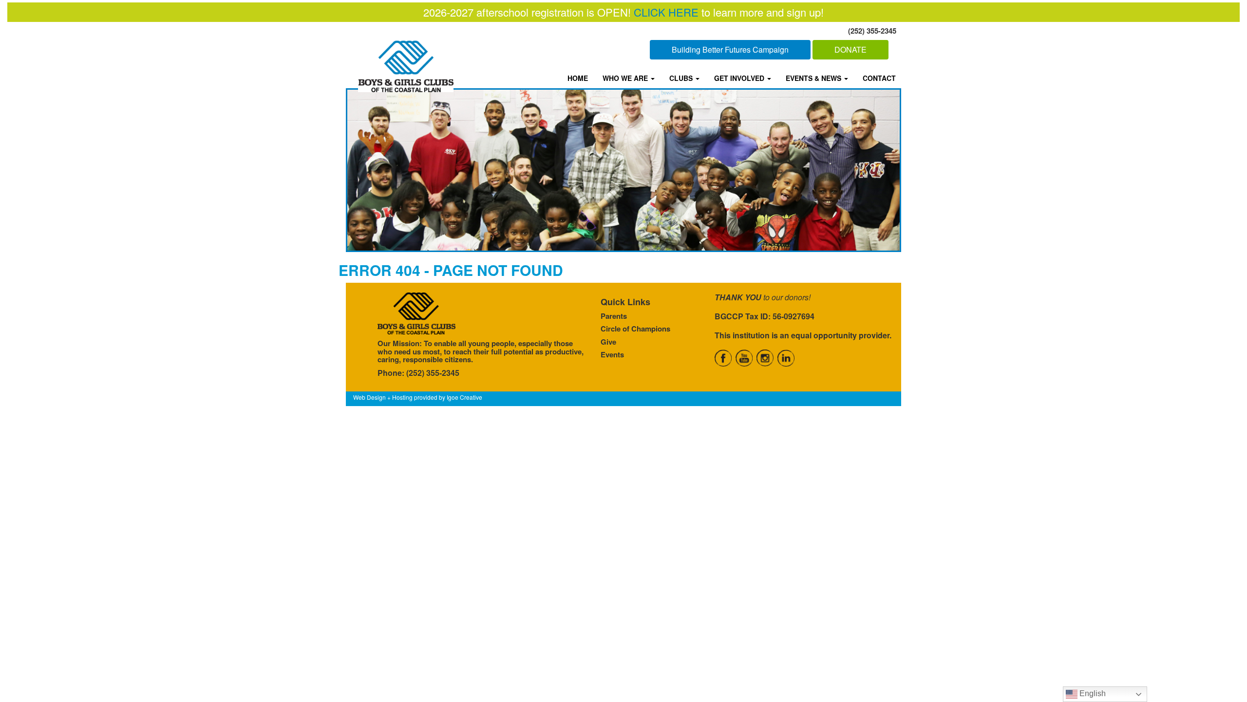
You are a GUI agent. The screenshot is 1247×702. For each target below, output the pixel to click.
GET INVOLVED (740, 78)
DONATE (850, 49)
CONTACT (879, 78)
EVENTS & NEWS (814, 78)
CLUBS (682, 78)
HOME (577, 78)
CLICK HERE (666, 12)
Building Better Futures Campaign (730, 49)
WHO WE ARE (626, 78)
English (1091, 693)
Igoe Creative (464, 397)
